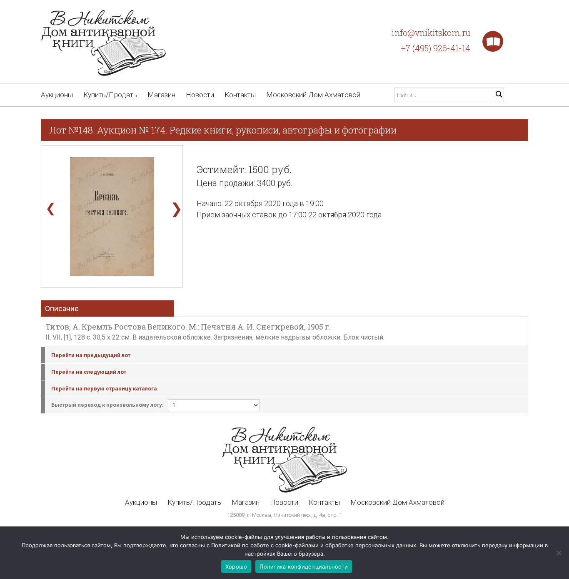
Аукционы (57, 95)
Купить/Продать (110, 95)
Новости (200, 95)
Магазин (161, 95)
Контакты (240, 95)
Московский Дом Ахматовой (313, 95)
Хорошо (236, 566)
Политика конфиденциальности (304, 566)
